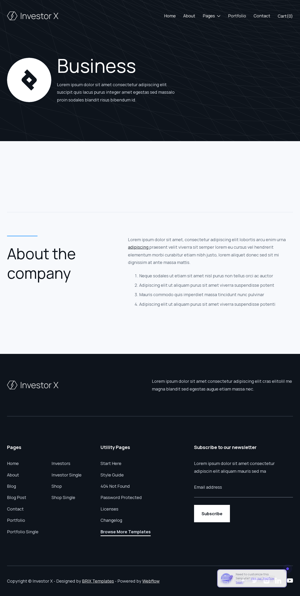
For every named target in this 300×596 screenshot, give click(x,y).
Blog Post (16, 497)
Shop (57, 486)
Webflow (151, 581)
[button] (212, 15)
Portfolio (237, 16)
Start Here (111, 463)
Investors (61, 463)
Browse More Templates (126, 531)
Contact (262, 16)
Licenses (109, 509)
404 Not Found (115, 486)
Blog (11, 486)
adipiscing (138, 247)
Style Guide (112, 475)
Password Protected (121, 497)
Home (170, 16)
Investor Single (67, 475)
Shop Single (63, 497)
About (189, 16)
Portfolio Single (22, 531)
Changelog (111, 520)
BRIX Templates (98, 581)
